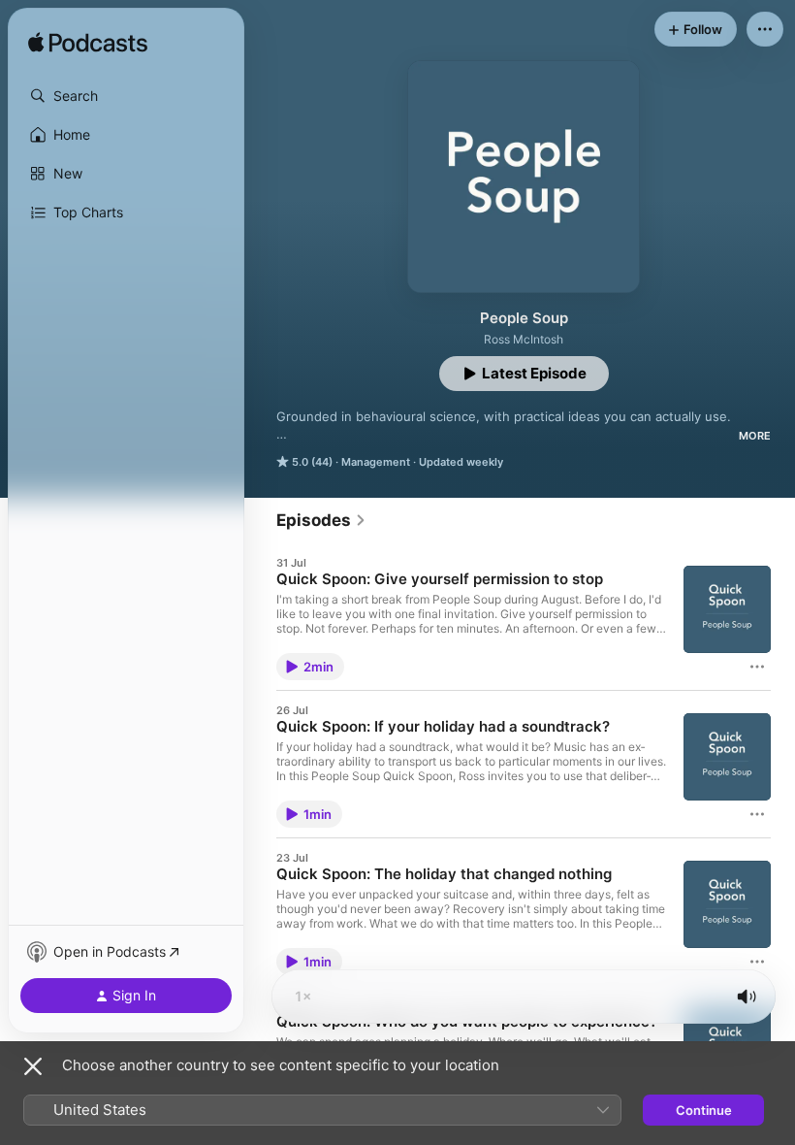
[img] (87, 43)
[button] (126, 96)
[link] (321, 520)
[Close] (33, 1066)
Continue (704, 1110)
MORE (755, 435)
